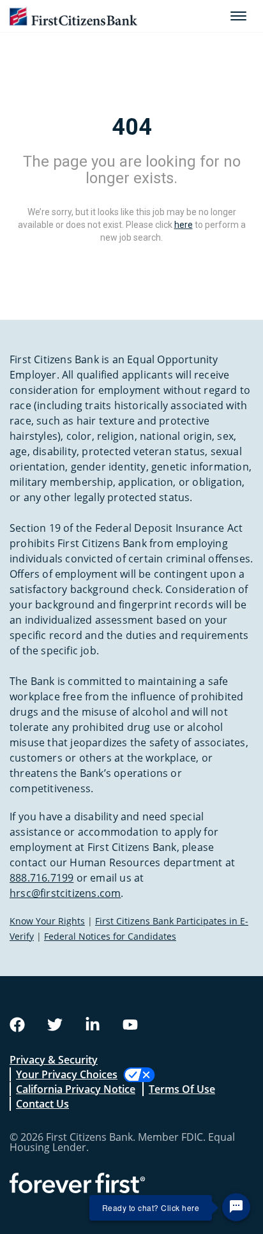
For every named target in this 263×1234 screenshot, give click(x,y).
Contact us (42, 1104)
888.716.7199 (41, 878)
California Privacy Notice (75, 1089)
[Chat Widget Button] (236, 1207)
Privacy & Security (54, 1060)
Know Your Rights (47, 921)
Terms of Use (182, 1089)
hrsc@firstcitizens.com (65, 893)
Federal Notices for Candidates (110, 936)
